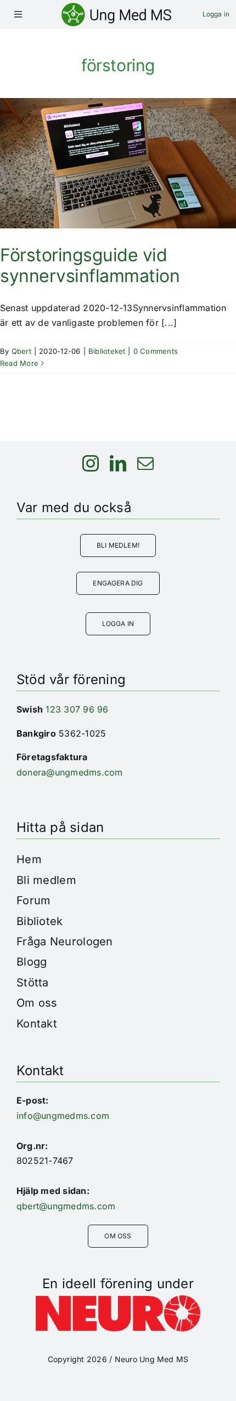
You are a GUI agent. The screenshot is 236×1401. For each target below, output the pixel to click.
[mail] (145, 463)
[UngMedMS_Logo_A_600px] (116, 7)
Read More (19, 363)
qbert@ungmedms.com (65, 1206)
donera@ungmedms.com (69, 772)
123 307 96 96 (77, 709)
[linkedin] (118, 463)
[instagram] (90, 463)
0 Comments (155, 351)
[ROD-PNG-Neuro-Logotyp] (118, 1299)
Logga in (216, 14)
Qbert (21, 351)
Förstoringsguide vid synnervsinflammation (89, 265)
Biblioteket (107, 351)
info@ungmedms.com (62, 1115)
